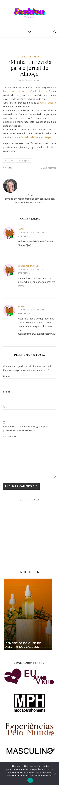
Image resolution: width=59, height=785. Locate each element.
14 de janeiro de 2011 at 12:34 (31, 232)
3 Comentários (48, 167)
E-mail (7, 391)
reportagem (23, 160)
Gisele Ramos (38, 91)
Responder (24, 236)
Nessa (21, 306)
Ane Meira (18, 91)
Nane (21, 228)
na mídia (9, 160)
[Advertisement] (31, 48)
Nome (7, 376)
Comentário (9, 436)
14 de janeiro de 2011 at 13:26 (31, 269)
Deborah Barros (28, 265)
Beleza (22, 56)
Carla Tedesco (48, 102)
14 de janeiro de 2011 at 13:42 (31, 310)
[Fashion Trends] (29, 13)
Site (5, 407)
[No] (55, 773)
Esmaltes (35, 56)
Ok (30, 780)
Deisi (10, 167)
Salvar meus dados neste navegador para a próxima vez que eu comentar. (26, 428)
